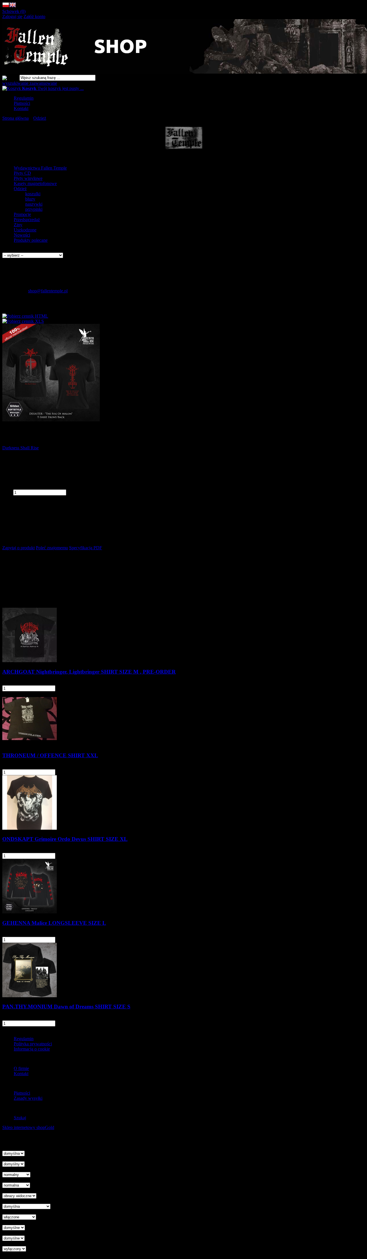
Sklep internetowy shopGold (28, 1127)
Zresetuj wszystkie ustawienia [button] (29, 1254)
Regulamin (24, 98)
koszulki (32, 193)
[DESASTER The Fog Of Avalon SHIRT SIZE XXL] (51, 419)
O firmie (21, 1068)
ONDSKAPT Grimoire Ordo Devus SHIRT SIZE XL (65, 839)
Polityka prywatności (33, 1043)
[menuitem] (189, 98)
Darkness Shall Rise (20, 447)
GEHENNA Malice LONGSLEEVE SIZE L (54, 923)
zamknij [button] (9, 1142)
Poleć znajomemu (52, 547)
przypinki (33, 209)
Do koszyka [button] (73, 688)
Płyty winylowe (28, 178)
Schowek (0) (14, 11)
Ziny (18, 224)
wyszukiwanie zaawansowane (29, 83)
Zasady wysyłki (28, 1098)
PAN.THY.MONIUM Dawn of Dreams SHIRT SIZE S (66, 1007)
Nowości (22, 235)
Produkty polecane (31, 240)
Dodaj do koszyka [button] (18, 497)
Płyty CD (22, 173)
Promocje (22, 214)
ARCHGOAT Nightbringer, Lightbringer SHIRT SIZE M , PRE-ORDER (89, 672)
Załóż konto (34, 16)
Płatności (22, 103)
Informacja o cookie (32, 1048)
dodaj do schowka (18, 507)
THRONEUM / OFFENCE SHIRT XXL (50, 755)
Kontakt (21, 108)
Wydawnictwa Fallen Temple (40, 168)
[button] (5, 6)
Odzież (20, 188)
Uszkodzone (25, 229)
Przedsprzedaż (27, 219)
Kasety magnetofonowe (35, 183)
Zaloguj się (12, 16)
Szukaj (20, 1117)
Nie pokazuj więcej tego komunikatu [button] (35, 1137)
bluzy (30, 198)
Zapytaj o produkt (18, 547)
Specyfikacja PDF (85, 547)
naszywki (33, 204)
